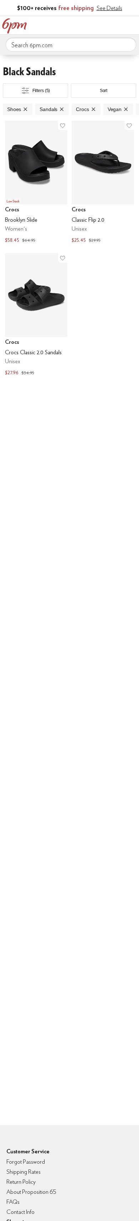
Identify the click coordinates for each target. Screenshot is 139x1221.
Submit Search (128, 44)
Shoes (14, 109)
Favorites (102, 24)
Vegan (115, 109)
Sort (104, 90)
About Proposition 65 (31, 1191)
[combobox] (71, 45)
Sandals (48, 109)
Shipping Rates (23, 1171)
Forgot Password (25, 1161)
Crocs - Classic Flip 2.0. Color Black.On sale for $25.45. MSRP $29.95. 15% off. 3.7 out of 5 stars (103, 183)
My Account (87, 24)
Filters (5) (41, 90)
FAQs (13, 1201)
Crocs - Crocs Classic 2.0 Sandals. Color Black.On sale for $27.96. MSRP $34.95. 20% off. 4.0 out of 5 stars (36, 315)
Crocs (82, 109)
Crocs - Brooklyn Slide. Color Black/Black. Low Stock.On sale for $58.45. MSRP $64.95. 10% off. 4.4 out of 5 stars (36, 183)
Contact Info (20, 1211)
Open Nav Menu (132, 24)
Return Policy (21, 1181)
